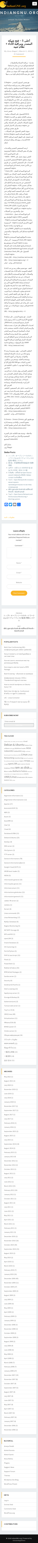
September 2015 (10, 1131)
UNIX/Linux (10, 777)
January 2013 (9, 1156)
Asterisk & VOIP (9, 808)
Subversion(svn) (20, 774)
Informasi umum (10, 888)
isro (26, 751)
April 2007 (7, 1409)
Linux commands (10, 913)
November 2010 (9, 1241)
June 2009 (7, 1304)
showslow (29, 771)
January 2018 (9, 1102)
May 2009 (7, 1308)
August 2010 (8, 1253)
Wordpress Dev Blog (11, 1480)
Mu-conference (7, 761)
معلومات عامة (9, 517)
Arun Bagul (12, 51)
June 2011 (7, 1211)
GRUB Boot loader (20, 748)
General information (11, 859)
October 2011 (9, 1199)
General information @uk (13, 863)
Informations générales (12, 892)
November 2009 (9, 1283)
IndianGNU (9, 751)
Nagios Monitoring (11, 926)
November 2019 (9, 1089)
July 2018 (7, 1098)
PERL (12, 768)
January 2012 (9, 1194)
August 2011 (8, 1203)
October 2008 (9, 1333)
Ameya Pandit (9, 1446)
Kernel (28, 751)
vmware (30, 777)
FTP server (8, 854)
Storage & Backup (10, 997)
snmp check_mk (8, 774)
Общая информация (11, 1035)
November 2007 (9, 1379)
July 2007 (7, 1396)
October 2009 (9, 1287)
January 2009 (9, 1320)
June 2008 (7, 1350)
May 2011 (7, 1215)
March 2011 (8, 1224)
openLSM (12, 763)
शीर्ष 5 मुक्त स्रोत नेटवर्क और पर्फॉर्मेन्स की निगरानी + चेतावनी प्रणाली (19, 628)
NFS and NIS (8, 934)
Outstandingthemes (19, 1540)
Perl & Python (9, 951)
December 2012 (9, 1161)
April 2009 (7, 1312)
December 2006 (9, 1425)
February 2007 (9, 1417)
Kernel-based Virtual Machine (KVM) (12, 755)
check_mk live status (18, 741)
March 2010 (8, 1266)
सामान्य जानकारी (9, 1043)
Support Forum (9, 1471)
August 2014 (8, 1148)
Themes (7, 1475)
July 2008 (7, 1346)
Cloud (6, 829)
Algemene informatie (12, 796)
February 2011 (9, 1228)
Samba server (9, 976)
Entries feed (8, 1504)
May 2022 (7, 1077)
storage (14, 774)
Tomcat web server (11, 1006)
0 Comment (19, 54)
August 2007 (8, 1392)
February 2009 (9, 1316)
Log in (6, 1500)
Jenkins (7, 905)
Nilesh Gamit (9, 1454)
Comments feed (10, 1509)
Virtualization (21, 777)
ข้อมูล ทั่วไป (8, 1048)
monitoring (19, 758)
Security (7, 980)
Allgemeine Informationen (14, 800)
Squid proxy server (10, 993)
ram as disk (22, 767)
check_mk (10, 741)
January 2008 (9, 1371)
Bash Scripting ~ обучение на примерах (18, 674)
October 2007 (9, 1383)
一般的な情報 (9, 1052)
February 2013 (9, 1152)
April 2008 (7, 1358)
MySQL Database (15, 761)
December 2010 (9, 1236)
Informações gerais (11, 884)
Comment (19, 545)
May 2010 (7, 1257)
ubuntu (26, 774)
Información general (11, 880)
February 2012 (9, 1190)
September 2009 (10, 1291)
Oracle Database (10, 943)
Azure (6, 817)
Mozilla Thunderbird (28, 758)
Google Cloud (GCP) (11, 867)
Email (19, 573)
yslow (13, 780)
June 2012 (7, 1182)
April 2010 (7, 1262)
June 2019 (7, 1094)
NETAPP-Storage (10, 930)
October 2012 (9, 1169)
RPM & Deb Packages (11, 972)
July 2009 (7, 1299)
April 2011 (7, 1220)
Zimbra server (9, 1031)
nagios (21, 761)
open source (21, 764)
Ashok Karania (9, 1450)
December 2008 (9, 1325)
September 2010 (10, 1249)
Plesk (6, 959)
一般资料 (7, 1056)
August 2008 (8, 1341)
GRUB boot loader (10, 871)
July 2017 (7, 1119)
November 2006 (9, 1430)
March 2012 (8, 1186)
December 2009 (9, 1278)
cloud (25, 741)
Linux (24, 754)
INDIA (28, 748)
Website (19, 582)
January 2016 (9, 1127)
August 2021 (8, 1081)
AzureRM (7, 821)
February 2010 (9, 1270)
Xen (11, 780)
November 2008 (9, 1329)
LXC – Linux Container (12, 698)
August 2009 (8, 1295)
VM (26, 777)
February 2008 (9, 1367)
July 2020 (7, 1085)
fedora (27, 745)
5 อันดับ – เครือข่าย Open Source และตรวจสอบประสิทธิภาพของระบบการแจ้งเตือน (19, 474)
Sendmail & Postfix (11, 985)
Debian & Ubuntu (14, 744)
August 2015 (8, 1135)
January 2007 (9, 1421)
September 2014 (10, 1144)
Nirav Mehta (8, 1459)
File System (8, 850)
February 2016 (9, 1123)
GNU (11, 748)
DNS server (8, 846)
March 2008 (8, 1362)
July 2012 (7, 1177)
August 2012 (8, 1173)
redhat (10, 771)
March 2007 (8, 1413)
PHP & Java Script (10, 955)
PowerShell (8, 964)
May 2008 (7, 1354)
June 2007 (7, 1400)
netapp (27, 760)
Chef (5, 825)
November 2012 (9, 1165)
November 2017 (9, 1106)
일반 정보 (7, 1060)
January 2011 (9, 1232)
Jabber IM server (10, 901)
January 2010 (9, 1274)
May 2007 (7, 1404)
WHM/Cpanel (9, 1027)
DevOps (7, 842)
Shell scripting (9, 989)
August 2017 (8, 1115)
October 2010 (9, 1245)
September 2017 (10, 1110)
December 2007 (9, 1375)
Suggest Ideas (9, 1467)
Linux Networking (10, 917)
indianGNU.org (19, 751)
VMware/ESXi (8, 1022)
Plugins (7, 1463)
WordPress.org (9, 1513)
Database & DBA (10, 833)
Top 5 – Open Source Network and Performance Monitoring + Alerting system (20, 496)
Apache (5, 741)
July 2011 (7, 1207)
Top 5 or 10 (8, 1010)
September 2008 (10, 1337)
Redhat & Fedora (20, 771)
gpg (13, 748)
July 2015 (7, 1140)
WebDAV (6, 780)
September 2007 (10, 1388)
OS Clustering (9, 947)
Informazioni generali (12, 896)
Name (19, 563)
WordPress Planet (10, 1484)
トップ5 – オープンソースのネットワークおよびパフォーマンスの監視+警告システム (21, 458)
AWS (5, 812)
